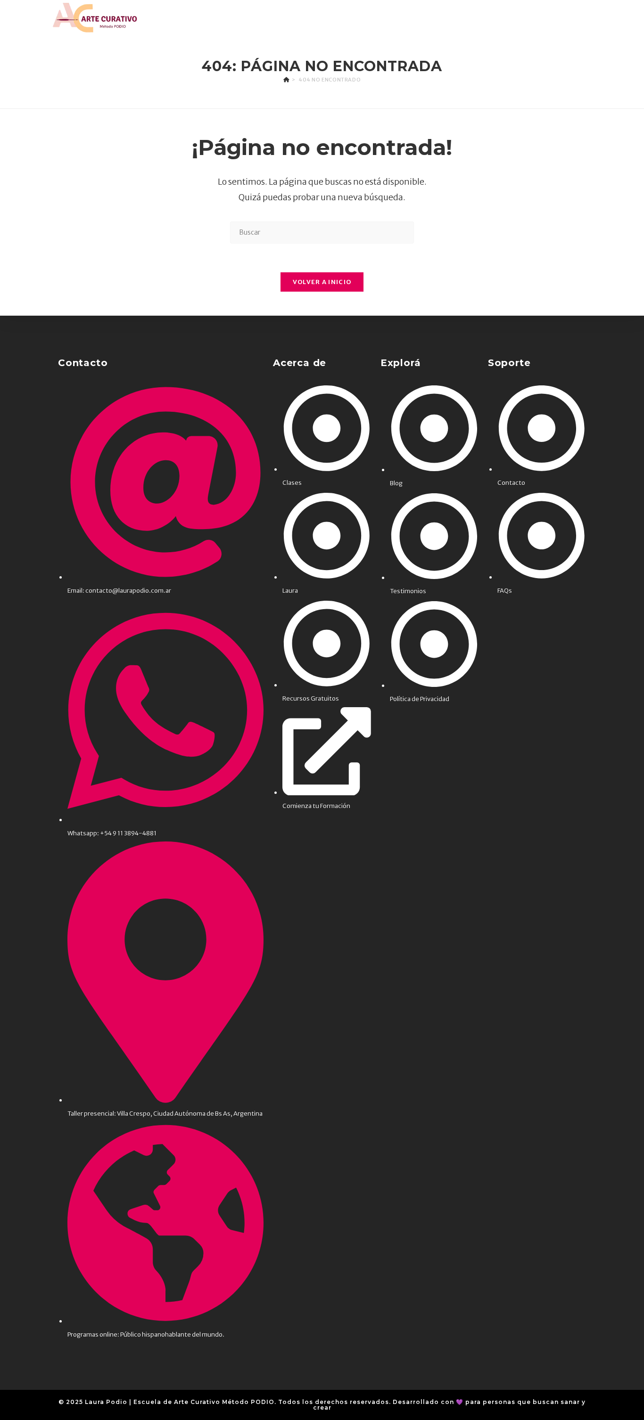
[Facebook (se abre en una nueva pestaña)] (558, 17)
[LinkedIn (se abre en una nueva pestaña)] (586, 17)
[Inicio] (286, 79)
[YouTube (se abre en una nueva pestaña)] (601, 17)
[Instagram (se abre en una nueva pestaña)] (572, 17)
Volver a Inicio (322, 282)
